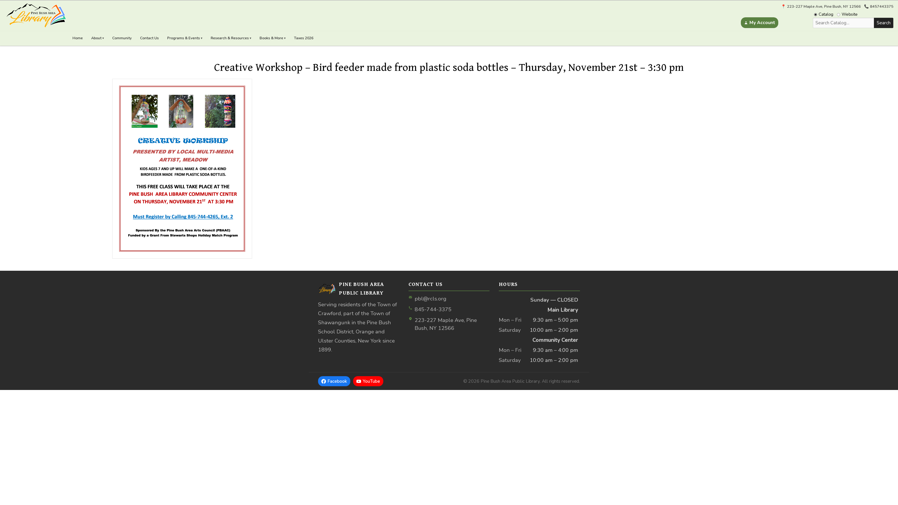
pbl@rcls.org (430, 298)
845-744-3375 (433, 309)
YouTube (371, 381)
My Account (762, 22)
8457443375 (881, 6)
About (96, 38)
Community (122, 38)
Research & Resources (230, 38)
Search (884, 23)
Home (77, 38)
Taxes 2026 (303, 38)
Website (850, 14)
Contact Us (149, 38)
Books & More (271, 38)
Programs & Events (183, 38)
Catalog (826, 14)
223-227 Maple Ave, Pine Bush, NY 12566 (446, 324)
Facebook (337, 381)
